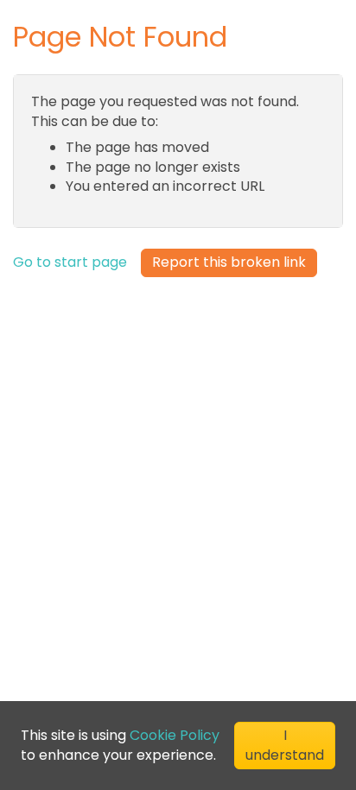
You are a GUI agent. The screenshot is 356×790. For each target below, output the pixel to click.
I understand (284, 744)
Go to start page (70, 262)
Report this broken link (229, 262)
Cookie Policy (174, 735)
